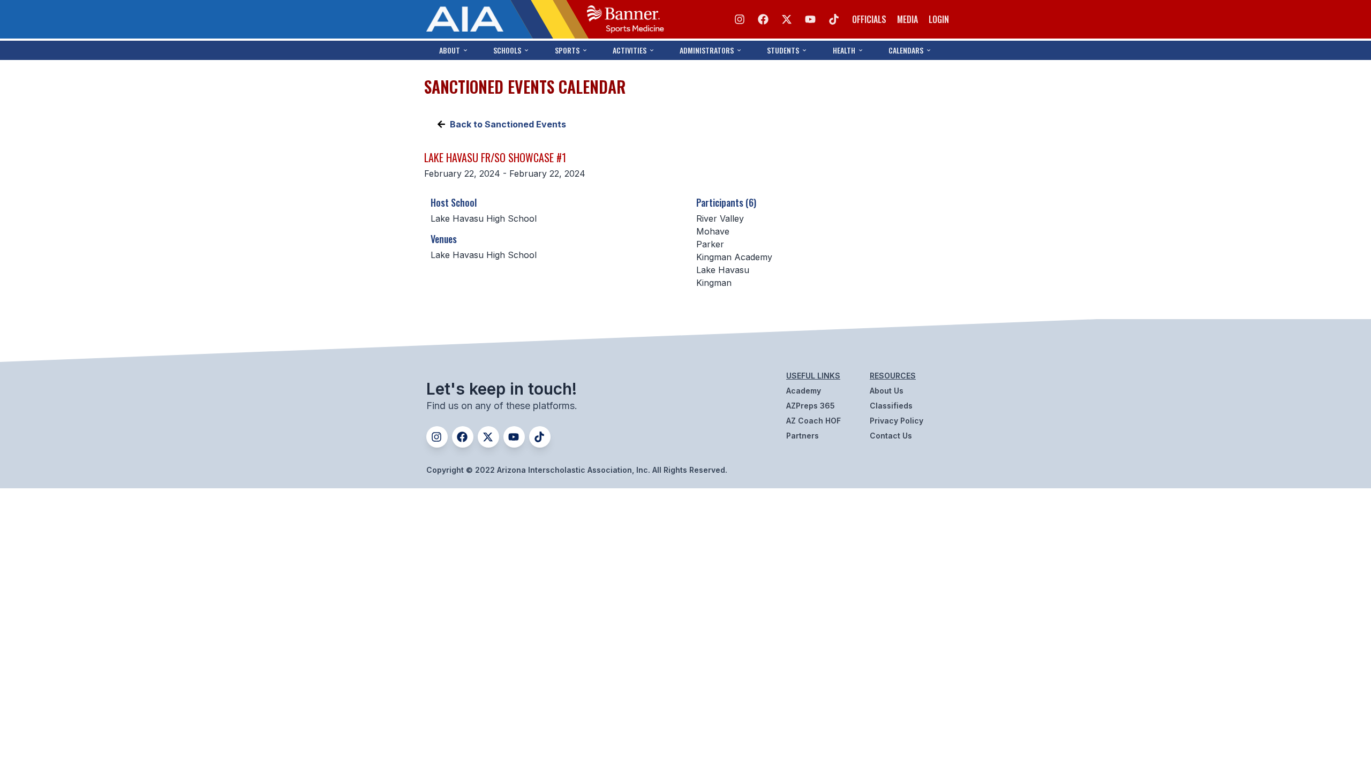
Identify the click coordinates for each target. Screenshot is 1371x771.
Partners (802, 435)
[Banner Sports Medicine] (625, 19)
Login (939, 19)
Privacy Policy (896, 420)
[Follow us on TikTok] (833, 19)
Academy (803, 390)
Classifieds (891, 405)
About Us (886, 390)
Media (907, 19)
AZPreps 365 (810, 405)
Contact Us (891, 435)
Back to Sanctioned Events (508, 124)
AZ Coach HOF (813, 420)
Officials (869, 19)
